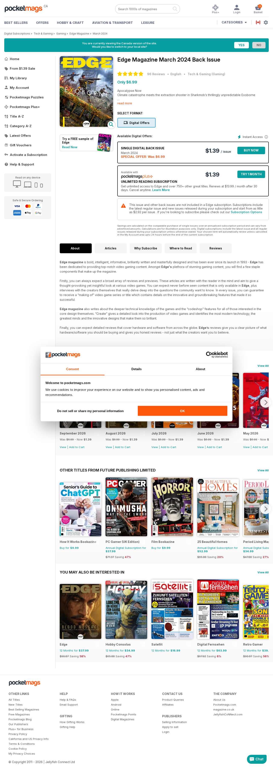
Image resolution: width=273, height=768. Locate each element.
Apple (115, 699)
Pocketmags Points (123, 714)
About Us (219, 699)
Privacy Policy (18, 734)
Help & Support (22, 164)
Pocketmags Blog (20, 719)
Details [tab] (136, 369)
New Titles (16, 704)
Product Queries (173, 699)
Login (165, 731)
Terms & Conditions (22, 743)
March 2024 (100, 33)
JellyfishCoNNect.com (228, 714)
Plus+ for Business (21, 729)
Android (116, 704)
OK (182, 411)
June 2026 (205, 433)
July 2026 (159, 433)
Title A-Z (17, 116)
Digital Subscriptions (17, 33)
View (63, 447)
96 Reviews (156, 74)
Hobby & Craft (70, 23)
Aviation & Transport (112, 23)
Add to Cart (76, 447)
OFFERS (42, 23)
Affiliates (168, 704)
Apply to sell (170, 727)
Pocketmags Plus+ (25, 107)
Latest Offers (20, 136)
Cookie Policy (18, 748)
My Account (19, 88)
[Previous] (63, 508)
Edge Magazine (79, 33)
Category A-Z (21, 126)
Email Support (69, 704)
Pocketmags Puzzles (27, 97)
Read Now (69, 147)
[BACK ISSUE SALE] (80, 427)
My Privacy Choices (22, 753)
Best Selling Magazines (24, 709)
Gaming (61, 33)
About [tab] (200, 369)
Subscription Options (246, 212)
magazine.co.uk (223, 709)
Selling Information (174, 722)
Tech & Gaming (43, 33)
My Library (18, 78)
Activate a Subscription (28, 155)
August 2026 (116, 433)
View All (263, 365)
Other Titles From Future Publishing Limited (108, 470)
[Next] (265, 402)
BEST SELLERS (16, 23)
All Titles (14, 699)
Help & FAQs (68, 699)
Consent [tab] (72, 369)
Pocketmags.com (224, 704)
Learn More (161, 190)
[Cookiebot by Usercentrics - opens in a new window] (209, 355)
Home (14, 59)
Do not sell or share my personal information (90, 411)
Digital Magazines (122, 719)
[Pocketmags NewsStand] (25, 8)
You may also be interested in (92, 572)
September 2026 (73, 433)
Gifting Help (67, 727)
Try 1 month (251, 174)
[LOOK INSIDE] (86, 125)
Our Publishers (18, 724)
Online (115, 709)
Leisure (147, 23)
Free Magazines (19, 714)
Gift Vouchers (21, 145)
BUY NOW (251, 150)
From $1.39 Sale (22, 68)
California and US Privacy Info (29, 739)
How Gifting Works (72, 722)
